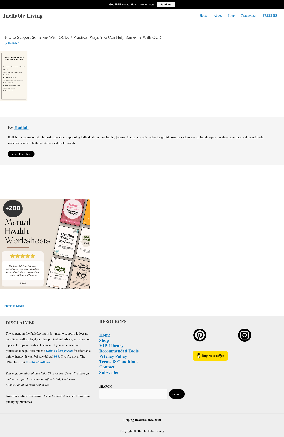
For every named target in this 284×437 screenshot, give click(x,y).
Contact (107, 366)
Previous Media (12, 306)
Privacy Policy (113, 356)
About (218, 15)
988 (56, 356)
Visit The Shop (21, 154)
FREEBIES (270, 15)
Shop (231, 15)
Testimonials (249, 15)
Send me (166, 4)
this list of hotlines (38, 362)
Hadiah (21, 127)
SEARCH (105, 386)
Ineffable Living (23, 15)
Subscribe (108, 372)
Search (176, 394)
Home (203, 15)
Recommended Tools (119, 351)
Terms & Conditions (118, 361)
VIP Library (111, 345)
